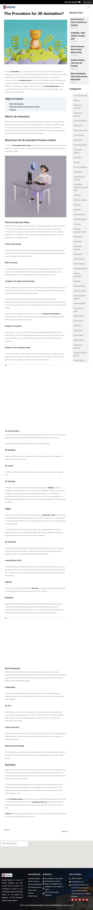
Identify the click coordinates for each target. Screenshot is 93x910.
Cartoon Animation (80, 303)
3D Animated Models (80, 121)
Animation (77, 281)
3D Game (77, 162)
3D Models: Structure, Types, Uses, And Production (78, 63)
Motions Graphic (79, 340)
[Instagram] (76, 900)
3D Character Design (80, 145)
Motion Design (78, 335)
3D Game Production (80, 167)
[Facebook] (72, 900)
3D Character (78, 140)
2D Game (77, 100)
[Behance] (83, 900)
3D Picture (77, 205)
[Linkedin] (87, 900)
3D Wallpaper (78, 254)
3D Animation (78, 125)
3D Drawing (77, 157)
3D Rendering (78, 236)
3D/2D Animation (79, 259)
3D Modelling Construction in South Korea (81, 187)
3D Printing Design (80, 214)
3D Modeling (78, 172)
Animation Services (80, 291)
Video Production (79, 360)
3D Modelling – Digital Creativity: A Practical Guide (78, 36)
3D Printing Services (80, 219)
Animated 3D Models (80, 268)
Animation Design (79, 286)
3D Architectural (79, 135)
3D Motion (77, 195)
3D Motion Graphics (80, 200)
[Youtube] (80, 900)
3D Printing (77, 209)
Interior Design (78, 330)
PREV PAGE (6, 830)
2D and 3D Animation (80, 95)
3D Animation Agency (81, 130)
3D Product (77, 224)
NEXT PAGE (64, 831)
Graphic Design (78, 321)
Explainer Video (79, 316)
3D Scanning (78, 241)
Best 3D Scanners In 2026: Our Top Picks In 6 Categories (79, 22)
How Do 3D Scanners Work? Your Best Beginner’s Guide (77, 49)
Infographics (78, 325)
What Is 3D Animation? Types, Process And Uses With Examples (79, 76)
